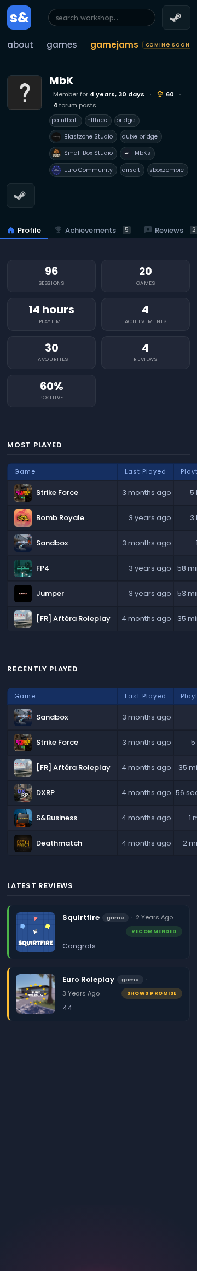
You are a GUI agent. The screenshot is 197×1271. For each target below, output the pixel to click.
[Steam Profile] (20, 195)
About (20, 44)
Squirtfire (81, 917)
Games (62, 44)
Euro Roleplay (88, 979)
